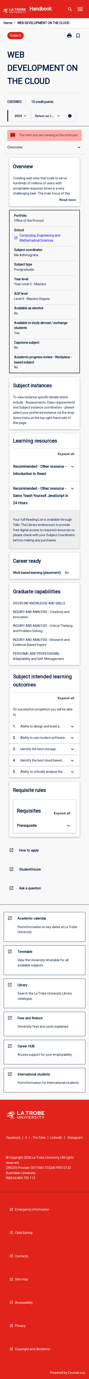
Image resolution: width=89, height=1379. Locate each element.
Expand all (66, 454)
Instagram (75, 1137)
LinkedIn (56, 1137)
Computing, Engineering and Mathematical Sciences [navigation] (40, 237)
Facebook (13, 1137)
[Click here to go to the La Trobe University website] (14, 11)
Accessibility (24, 1302)
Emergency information (32, 1209)
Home (8, 23)
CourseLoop (76, 1372)
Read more (67, 200)
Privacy (20, 1326)
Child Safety (24, 1233)
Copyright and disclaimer (33, 1349)
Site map (21, 1279)
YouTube (39, 1137)
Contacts (21, 1256)
